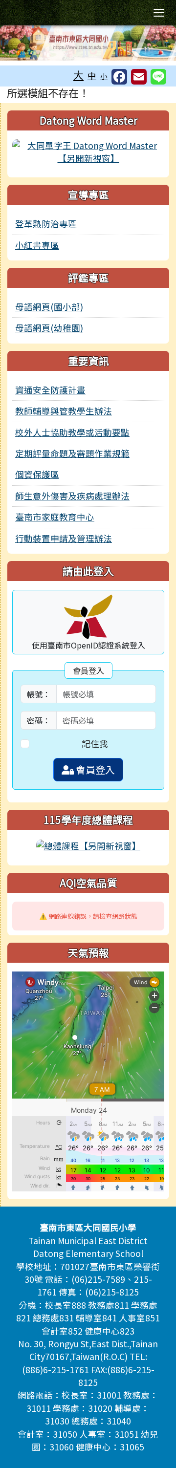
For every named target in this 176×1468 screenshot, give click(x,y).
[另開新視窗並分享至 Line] (158, 77)
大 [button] (78, 74)
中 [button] (92, 75)
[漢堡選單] (159, 13)
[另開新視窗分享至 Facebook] (119, 77)
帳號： (38, 694)
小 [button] (104, 76)
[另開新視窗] (88, 151)
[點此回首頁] (88, 43)
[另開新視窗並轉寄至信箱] (139, 77)
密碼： (38, 720)
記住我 (95, 743)
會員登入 (94, 769)
